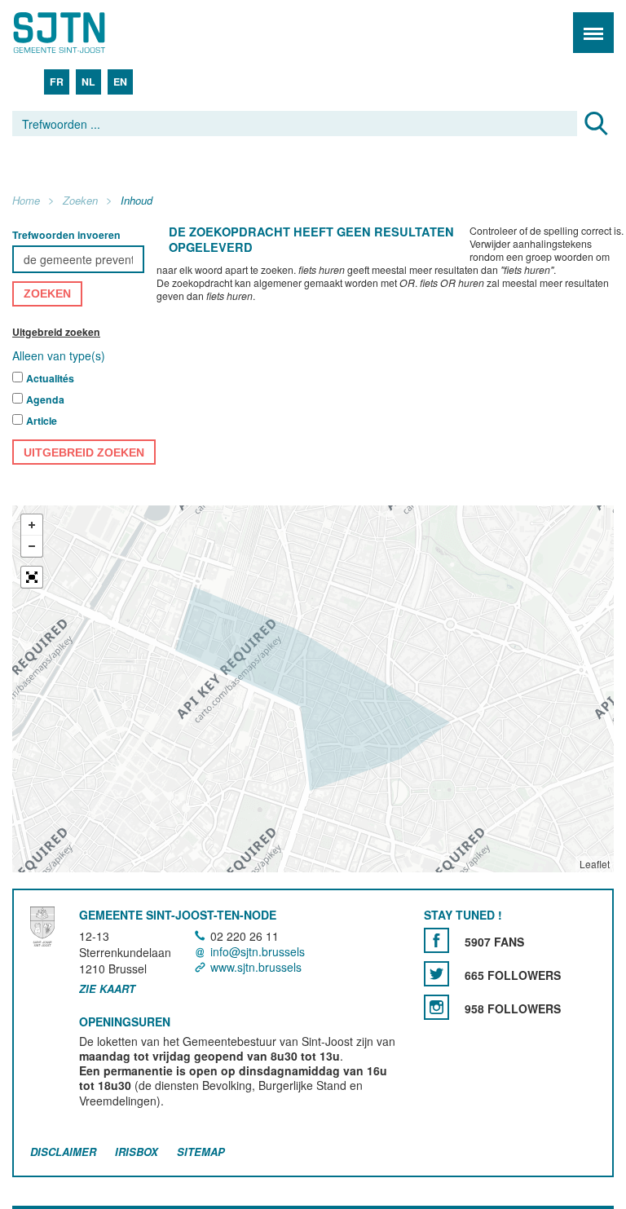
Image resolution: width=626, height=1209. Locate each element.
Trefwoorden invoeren (66, 234)
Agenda (45, 400)
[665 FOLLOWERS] (436, 973)
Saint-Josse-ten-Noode (82, 32)
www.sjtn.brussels (256, 967)
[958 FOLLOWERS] (436, 1007)
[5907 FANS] (436, 940)
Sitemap (201, 1151)
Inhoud (136, 201)
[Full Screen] (31, 578)
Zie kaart (107, 989)
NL (88, 81)
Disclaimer (63, 1151)
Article (41, 421)
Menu (593, 32)
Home (26, 201)
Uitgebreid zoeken (56, 331)
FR (57, 81)
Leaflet (595, 864)
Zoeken (80, 201)
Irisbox (136, 1151)
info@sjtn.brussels (257, 951)
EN (120, 81)
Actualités (50, 379)
